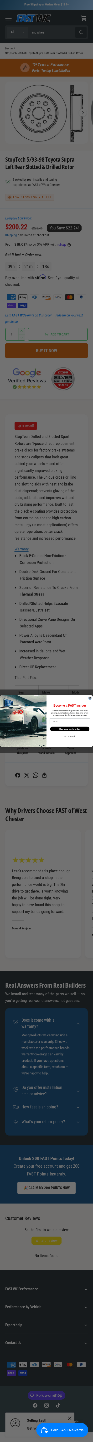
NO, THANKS (70, 736)
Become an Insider (69, 729)
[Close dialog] (90, 698)
